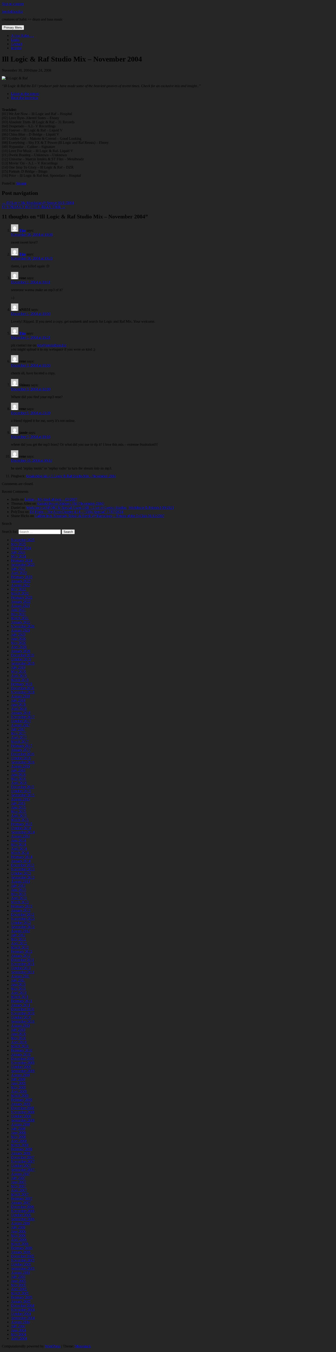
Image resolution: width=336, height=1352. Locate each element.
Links (15, 40)
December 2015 (22, 787)
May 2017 (18, 733)
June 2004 (18, 1330)
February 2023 (21, 577)
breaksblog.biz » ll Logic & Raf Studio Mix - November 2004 (71, 476)
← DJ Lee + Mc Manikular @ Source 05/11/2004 (38, 203)
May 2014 (18, 844)
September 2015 (23, 795)
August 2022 (20, 585)
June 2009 (18, 1083)
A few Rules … (22, 36)
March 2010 (20, 1046)
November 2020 (23, 626)
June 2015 (18, 807)
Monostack (83, 1346)
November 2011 (22, 964)
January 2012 (20, 956)
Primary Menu (13, 27)
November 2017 (23, 717)
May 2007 (18, 1186)
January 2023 (20, 581)
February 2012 (21, 951)
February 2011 (21, 1001)
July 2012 (18, 935)
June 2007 (18, 1182)
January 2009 (20, 1104)
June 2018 (18, 704)
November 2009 (23, 1063)
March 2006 (20, 1244)
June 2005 (18, 1281)
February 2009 (21, 1100)
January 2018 (20, 713)
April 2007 (19, 1190)
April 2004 (19, 1338)
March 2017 (20, 741)
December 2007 (22, 1157)
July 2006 (18, 1227)
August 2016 (20, 766)
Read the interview (24, 98)
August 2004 (20, 1322)
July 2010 (18, 1030)
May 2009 (18, 1087)
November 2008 (23, 1112)
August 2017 (20, 725)
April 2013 (19, 898)
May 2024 (18, 556)
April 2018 (19, 709)
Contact (16, 44)
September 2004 (23, 1318)
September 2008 (23, 1120)
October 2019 (21, 659)
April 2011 (19, 993)
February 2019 (21, 684)
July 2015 (18, 803)
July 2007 (18, 1178)
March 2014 (20, 853)
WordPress (52, 1346)
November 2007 (23, 1161)
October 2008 (21, 1116)
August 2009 (20, 1075)
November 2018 (23, 692)
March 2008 (20, 1145)
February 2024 (21, 560)
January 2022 (20, 602)
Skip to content (13, 4)
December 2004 (22, 1305)
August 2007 (20, 1174)
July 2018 (18, 700)
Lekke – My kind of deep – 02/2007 (51, 499)
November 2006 (23, 1211)
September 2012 (23, 927)
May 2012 (18, 939)
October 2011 (21, 968)
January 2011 (20, 1005)
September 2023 (23, 564)
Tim (22, 230)
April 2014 (19, 848)
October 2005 (21, 1264)
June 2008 (18, 1133)
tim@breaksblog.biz (51, 345)
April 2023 (19, 573)
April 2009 (19, 1091)
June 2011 (18, 984)
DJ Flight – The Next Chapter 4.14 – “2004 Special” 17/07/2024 (76, 512)
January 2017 (20, 750)
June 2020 (18, 639)
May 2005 (18, 1285)
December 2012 (22, 914)
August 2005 (20, 1272)
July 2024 (18, 552)
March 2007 (20, 1194)
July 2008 (18, 1128)
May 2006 (18, 1235)
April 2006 (19, 1240)
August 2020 (20, 630)
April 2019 (19, 676)
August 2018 (20, 696)
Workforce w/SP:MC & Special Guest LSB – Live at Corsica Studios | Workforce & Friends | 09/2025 (100, 508)
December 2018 (22, 688)
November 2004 (23, 1310)
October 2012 (21, 923)
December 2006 (22, 1207)
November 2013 (23, 869)
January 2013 (20, 910)
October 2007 (21, 1165)
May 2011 (18, 988)
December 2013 (22, 865)
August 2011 (20, 976)
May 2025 (18, 544)
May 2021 (18, 614)
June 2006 (18, 1231)
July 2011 (18, 980)
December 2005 (22, 1256)
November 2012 (23, 918)
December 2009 (22, 1058)
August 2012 (20, 931)
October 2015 (21, 791)
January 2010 (20, 1054)
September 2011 (22, 972)
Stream (21, 183)
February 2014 (21, 857)
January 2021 (20, 622)
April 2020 (19, 647)
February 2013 (21, 906)
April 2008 (19, 1141)
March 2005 (20, 1293)
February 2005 (21, 1297)
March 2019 (20, 680)
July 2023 (18, 569)
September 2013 (23, 877)
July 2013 (18, 886)
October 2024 (21, 548)
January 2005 (20, 1301)
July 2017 (18, 729)
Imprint (16, 48)
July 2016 (18, 770)
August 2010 (20, 1025)
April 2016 (19, 783)
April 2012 (19, 943)
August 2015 (20, 799)
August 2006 (20, 1223)
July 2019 (18, 667)
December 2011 (22, 960)
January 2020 (20, 651)
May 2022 (18, 589)
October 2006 (21, 1215)
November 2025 (23, 540)
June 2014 (18, 840)
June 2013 (18, 890)
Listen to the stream (25, 94)
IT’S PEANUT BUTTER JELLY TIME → (33, 207)
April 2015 (19, 816)
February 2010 (21, 1050)
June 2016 (18, 774)
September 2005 (23, 1268)
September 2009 (23, 1071)
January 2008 (20, 1153)
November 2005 (23, 1260)
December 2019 (22, 655)
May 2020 (18, 643)
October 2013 (21, 873)
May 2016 (18, 779)
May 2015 (18, 811)
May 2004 (18, 1334)
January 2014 (20, 861)
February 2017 (21, 746)
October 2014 (21, 828)
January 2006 (20, 1252)
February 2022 (21, 597)
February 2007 (21, 1198)
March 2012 (20, 947)
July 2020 (18, 634)
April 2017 (19, 737)
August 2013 (20, 881)
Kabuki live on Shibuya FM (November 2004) (70, 503)
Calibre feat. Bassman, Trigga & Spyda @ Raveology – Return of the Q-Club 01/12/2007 (99, 516)
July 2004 (18, 1326)
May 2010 (18, 1038)
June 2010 (18, 1034)
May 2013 (18, 894)
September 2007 (23, 1170)
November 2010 (23, 1013)
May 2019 (18, 671)
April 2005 (19, 1289)
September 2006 (23, 1219)
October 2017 (21, 721)
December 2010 (22, 1009)
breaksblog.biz (12, 11)
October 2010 (21, 1017)
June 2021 (18, 610)
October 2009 (21, 1067)
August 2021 (20, 606)
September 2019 (23, 663)
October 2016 (21, 758)
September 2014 (23, 832)
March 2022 (20, 593)
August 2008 (20, 1124)
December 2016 (22, 754)
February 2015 (21, 824)
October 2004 (21, 1314)
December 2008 (22, 1108)
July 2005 (18, 1277)
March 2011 (19, 997)
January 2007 (20, 1202)
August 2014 (20, 836)
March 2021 (20, 618)
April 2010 (19, 1042)
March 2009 (20, 1095)
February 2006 (21, 1248)
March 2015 (20, 820)
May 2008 (18, 1137)
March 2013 (20, 902)
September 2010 (23, 1021)
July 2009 (18, 1079)
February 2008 (21, 1149)
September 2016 (23, 762)
